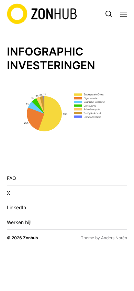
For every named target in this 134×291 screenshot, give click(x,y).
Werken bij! (19, 222)
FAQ (11, 178)
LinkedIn (16, 207)
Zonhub (30, 237)
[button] (108, 14)
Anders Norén (114, 237)
